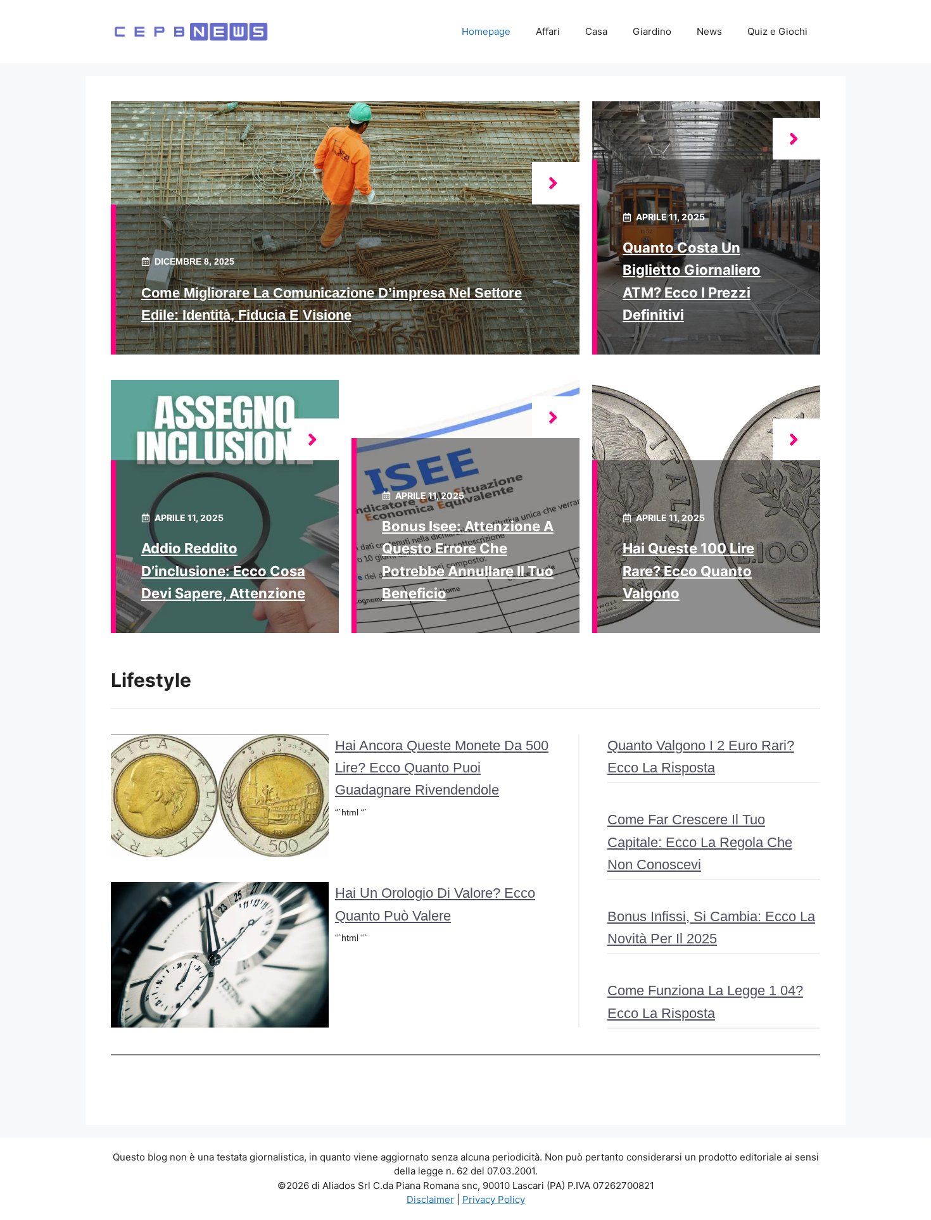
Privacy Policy (493, 1199)
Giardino (652, 31)
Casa (596, 31)
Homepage (486, 31)
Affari (548, 31)
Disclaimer (430, 1199)
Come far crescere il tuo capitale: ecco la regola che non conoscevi (699, 842)
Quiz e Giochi (777, 31)
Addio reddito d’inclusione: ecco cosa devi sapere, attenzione (223, 570)
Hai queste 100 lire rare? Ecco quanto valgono (688, 570)
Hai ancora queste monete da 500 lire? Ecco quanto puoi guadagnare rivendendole (441, 768)
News (709, 31)
